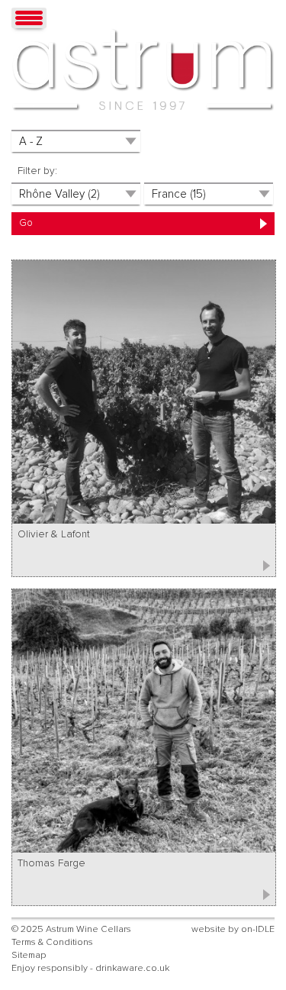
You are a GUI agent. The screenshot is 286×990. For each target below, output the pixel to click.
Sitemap (28, 955)
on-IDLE (258, 929)
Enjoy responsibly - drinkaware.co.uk (90, 968)
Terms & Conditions (52, 942)
